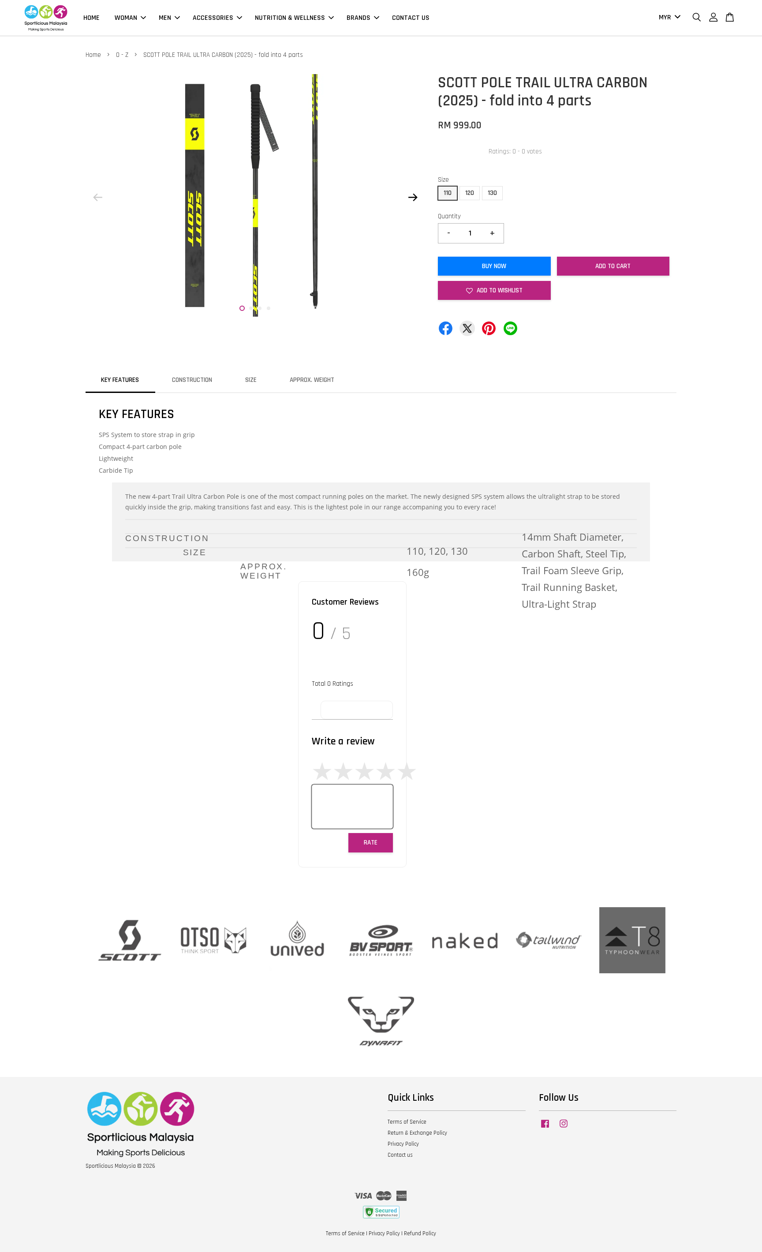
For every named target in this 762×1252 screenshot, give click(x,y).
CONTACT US (411, 17)
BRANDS (358, 17)
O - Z (122, 55)
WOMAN (126, 17)
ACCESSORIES (213, 17)
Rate (370, 842)
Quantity (449, 216)
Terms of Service (407, 1121)
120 (469, 193)
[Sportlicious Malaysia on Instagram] (563, 1128)
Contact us (400, 1155)
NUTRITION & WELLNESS (290, 17)
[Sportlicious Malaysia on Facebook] (545, 1128)
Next (413, 197)
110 (448, 193)
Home (93, 55)
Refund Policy (420, 1233)
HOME (91, 17)
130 (492, 193)
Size (443, 180)
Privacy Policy (403, 1143)
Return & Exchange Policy (417, 1132)
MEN (165, 17)
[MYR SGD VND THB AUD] (668, 18)
